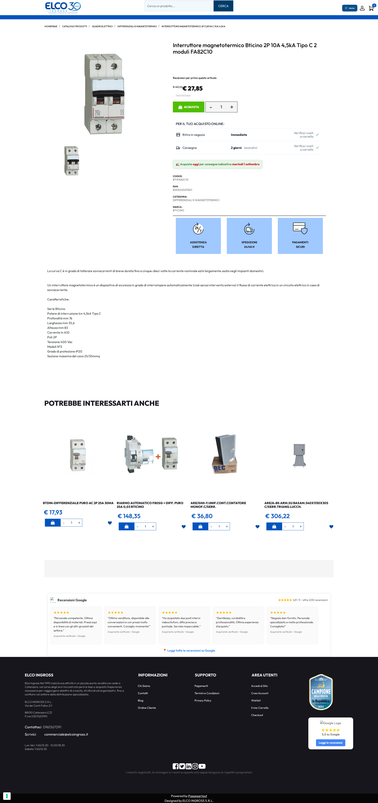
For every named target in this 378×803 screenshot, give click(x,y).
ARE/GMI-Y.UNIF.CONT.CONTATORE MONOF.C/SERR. (218, 505)
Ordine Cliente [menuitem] (147, 708)
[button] (223, 5)
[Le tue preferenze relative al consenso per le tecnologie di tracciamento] (7, 796)
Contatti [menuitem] (143, 693)
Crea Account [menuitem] (259, 693)
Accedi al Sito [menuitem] (259, 686)
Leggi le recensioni (331, 742)
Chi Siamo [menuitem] (144, 686)
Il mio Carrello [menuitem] (260, 708)
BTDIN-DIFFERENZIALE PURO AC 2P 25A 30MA (78, 503)
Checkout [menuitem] (257, 715)
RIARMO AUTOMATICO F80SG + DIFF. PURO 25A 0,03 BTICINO (150, 505)
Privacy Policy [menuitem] (203, 700)
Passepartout (197, 796)
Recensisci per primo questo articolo (195, 78)
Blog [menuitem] (140, 700)
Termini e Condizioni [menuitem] (207, 693)
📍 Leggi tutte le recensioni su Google (189, 650)
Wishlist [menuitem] (256, 700)
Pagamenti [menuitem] (201, 686)
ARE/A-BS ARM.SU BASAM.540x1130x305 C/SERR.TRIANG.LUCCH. (296, 505)
